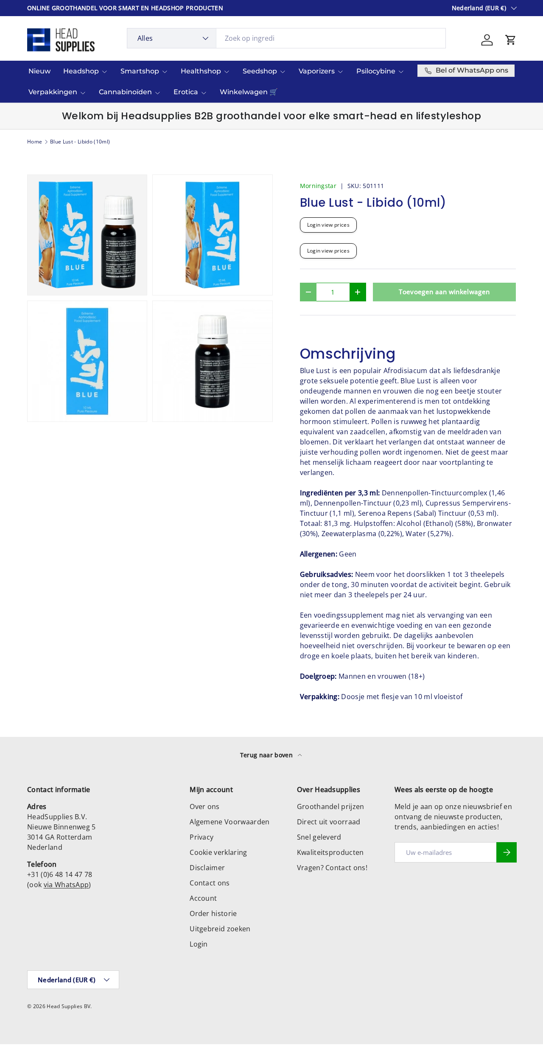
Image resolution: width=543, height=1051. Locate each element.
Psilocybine (375, 71)
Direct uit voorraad (329, 821)
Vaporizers (317, 71)
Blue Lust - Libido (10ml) (80, 141)
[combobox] (286, 38)
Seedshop (260, 71)
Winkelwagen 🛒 (249, 92)
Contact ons (210, 883)
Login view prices (328, 224)
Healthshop (201, 71)
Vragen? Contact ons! (332, 867)
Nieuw (39, 71)
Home (34, 141)
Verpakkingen (52, 92)
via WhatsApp (66, 884)
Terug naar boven (267, 755)
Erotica (186, 92)
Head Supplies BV (68, 1006)
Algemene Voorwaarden (229, 821)
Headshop (81, 71)
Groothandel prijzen (330, 806)
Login (199, 944)
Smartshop (139, 71)
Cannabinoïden (125, 92)
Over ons (205, 806)
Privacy (201, 837)
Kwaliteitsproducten (330, 852)
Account (203, 898)
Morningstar (318, 186)
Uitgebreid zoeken (220, 928)
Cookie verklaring (218, 852)
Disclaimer (207, 867)
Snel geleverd (319, 837)
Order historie (213, 913)
